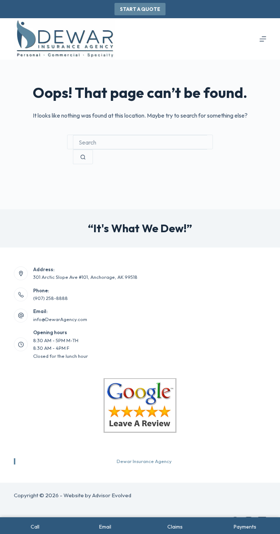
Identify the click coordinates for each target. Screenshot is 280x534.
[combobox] (140, 142)
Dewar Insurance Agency (144, 461)
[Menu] (263, 39)
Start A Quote (140, 9)
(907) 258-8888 (50, 298)
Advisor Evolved (111, 495)
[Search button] (83, 157)
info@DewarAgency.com (60, 319)
